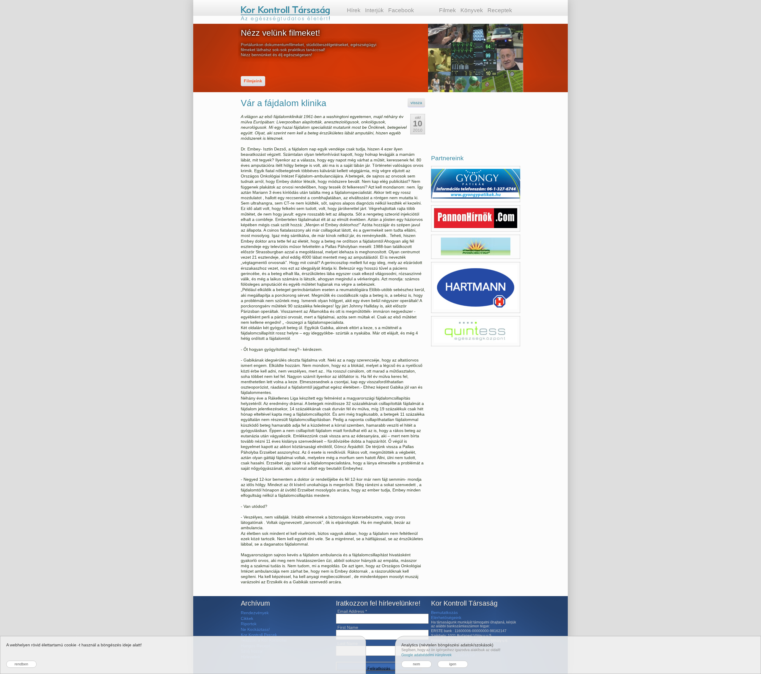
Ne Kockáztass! (255, 629)
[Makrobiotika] (475, 247)
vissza (416, 102)
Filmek (447, 10)
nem (416, 664)
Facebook (401, 10)
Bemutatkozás (444, 612)
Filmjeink (253, 80)
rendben (21, 664)
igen (452, 664)
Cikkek (247, 618)
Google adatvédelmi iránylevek (426, 655)
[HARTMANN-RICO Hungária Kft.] (475, 287)
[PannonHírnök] (475, 218)
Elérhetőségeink (446, 617)
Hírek (354, 10)
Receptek (500, 10)
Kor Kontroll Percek (259, 634)
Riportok (249, 623)
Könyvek (471, 10)
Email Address (352, 611)
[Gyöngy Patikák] (475, 184)
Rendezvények (255, 612)
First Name (347, 627)
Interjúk (374, 10)
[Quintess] (475, 331)
